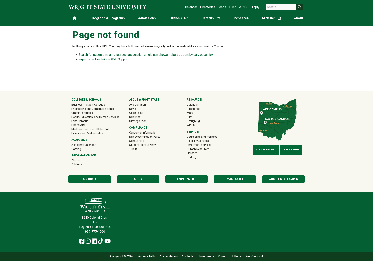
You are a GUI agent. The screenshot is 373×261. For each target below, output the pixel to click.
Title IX (133, 149)
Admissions (147, 18)
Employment (186, 179)
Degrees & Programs (108, 18)
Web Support (254, 256)
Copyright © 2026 (122, 256)
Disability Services (198, 140)
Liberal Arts (78, 125)
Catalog (76, 149)
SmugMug (199, 121)
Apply (255, 7)
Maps (222, 7)
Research (241, 18)
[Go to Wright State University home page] (107, 7)
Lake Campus (79, 121)
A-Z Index (89, 179)
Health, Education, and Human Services (95, 116)
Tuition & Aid (178, 18)
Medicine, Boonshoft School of (90, 129)
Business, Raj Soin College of (89, 104)
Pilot (232, 7)
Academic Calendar (83, 144)
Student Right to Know (143, 144)
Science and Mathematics (87, 133)
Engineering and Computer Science (93, 108)
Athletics (272, 19)
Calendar (191, 7)
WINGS (243, 7)
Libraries (192, 153)
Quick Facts (136, 112)
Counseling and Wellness (202, 136)
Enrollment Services (199, 144)
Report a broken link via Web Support (103, 59)
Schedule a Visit (266, 149)
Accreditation (137, 104)
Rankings (134, 116)
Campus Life (211, 18)
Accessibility (147, 256)
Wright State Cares (283, 179)
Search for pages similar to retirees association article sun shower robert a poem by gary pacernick (145, 55)
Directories (207, 7)
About (298, 18)
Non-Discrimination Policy (144, 136)
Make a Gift (235, 179)
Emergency (206, 256)
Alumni (81, 160)
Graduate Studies (82, 112)
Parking (191, 157)
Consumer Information (143, 132)
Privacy (223, 256)
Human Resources (198, 149)
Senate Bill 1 (136, 140)
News (132, 108)
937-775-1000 (95, 231)
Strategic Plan (137, 121)
